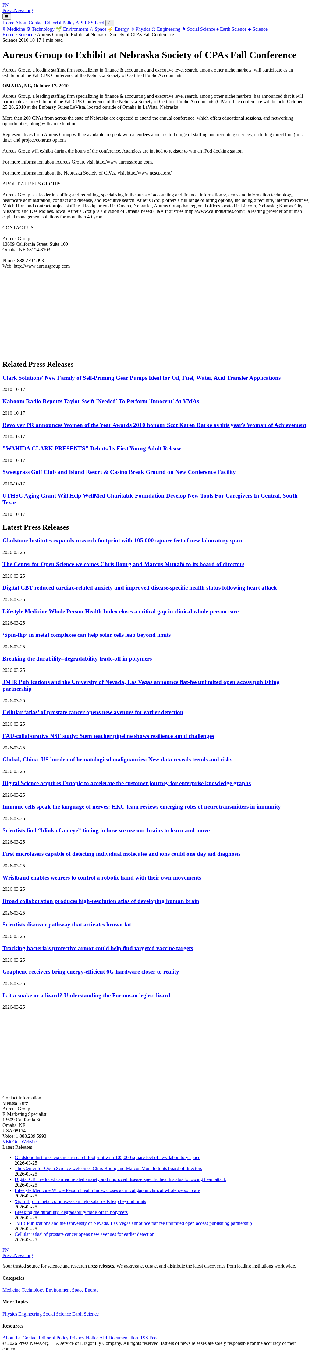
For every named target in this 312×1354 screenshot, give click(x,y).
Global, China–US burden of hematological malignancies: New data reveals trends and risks (117, 759)
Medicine (13, 29)
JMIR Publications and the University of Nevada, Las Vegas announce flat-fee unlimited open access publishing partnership (133, 1223)
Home (8, 22)
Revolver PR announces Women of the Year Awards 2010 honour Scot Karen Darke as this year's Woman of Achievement (154, 425)
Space (97, 29)
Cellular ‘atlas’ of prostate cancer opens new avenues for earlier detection (92, 712)
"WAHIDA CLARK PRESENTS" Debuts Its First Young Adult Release (91, 448)
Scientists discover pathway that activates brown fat (66, 924)
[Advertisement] (156, 311)
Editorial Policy (60, 22)
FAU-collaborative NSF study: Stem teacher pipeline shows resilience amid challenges (108, 736)
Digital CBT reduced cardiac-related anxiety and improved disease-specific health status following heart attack (139, 587)
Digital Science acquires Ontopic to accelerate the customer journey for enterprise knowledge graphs (126, 783)
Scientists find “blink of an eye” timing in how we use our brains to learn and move (106, 830)
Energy (118, 29)
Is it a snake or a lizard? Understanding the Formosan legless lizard (86, 995)
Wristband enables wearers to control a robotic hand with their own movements (101, 877)
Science (258, 29)
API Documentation (118, 1337)
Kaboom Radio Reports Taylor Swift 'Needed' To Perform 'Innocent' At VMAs (100, 401)
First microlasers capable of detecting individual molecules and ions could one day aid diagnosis (121, 854)
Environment (72, 29)
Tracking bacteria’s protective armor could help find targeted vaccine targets (97, 948)
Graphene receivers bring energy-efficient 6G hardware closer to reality (90, 971)
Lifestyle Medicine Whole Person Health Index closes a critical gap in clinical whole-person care (120, 611)
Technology (40, 29)
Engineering (165, 29)
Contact (36, 22)
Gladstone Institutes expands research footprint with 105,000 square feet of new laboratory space (122, 540)
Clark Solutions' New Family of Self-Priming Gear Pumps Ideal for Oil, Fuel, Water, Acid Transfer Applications (141, 378)
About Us (11, 1337)
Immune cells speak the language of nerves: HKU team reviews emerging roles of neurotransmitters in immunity (141, 806)
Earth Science (231, 29)
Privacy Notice (84, 1337)
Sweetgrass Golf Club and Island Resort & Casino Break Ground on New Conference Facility (119, 472)
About (21, 22)
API (79, 22)
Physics (140, 29)
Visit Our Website (19, 1141)
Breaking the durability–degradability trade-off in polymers (77, 658)
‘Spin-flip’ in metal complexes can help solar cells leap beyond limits (86, 635)
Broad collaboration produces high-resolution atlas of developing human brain (100, 901)
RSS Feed (94, 22)
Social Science (198, 29)
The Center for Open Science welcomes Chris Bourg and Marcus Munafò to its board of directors (123, 564)
